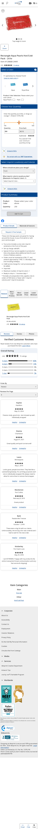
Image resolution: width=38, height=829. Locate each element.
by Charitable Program (12, 675)
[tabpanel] (19, 455)
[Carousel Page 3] (21, 39)
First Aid (19, 593)
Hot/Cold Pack (19, 600)
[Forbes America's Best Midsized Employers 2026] (8, 710)
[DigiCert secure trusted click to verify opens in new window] (8, 728)
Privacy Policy (6, 638)
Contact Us (5, 624)
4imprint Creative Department (11, 666)
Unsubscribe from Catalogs (11, 651)
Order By (3, 383)
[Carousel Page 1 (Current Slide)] (16, 39)
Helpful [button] (14, 422)
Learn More (26, 346)
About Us (4, 615)
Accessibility (5, 620)
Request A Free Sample (13, 232)
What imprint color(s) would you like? (16, 177)
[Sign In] (30, 3)
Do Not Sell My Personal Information (14, 642)
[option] (13, 86)
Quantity (7, 128)
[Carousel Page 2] (19, 39)
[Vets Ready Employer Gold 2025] (18, 694)
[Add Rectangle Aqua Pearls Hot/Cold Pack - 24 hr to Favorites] (3, 11)
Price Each (22, 128)
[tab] (9, 226)
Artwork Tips (6, 670)
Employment (5, 629)
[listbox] (19, 181)
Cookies (4, 646)
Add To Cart (19, 214)
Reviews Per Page (6, 391)
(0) (35, 3)
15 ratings (16, 65)
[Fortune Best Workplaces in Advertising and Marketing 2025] (6, 694)
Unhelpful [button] (22, 422)
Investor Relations (8, 633)
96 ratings (22, 324)
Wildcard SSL (5, 733)
